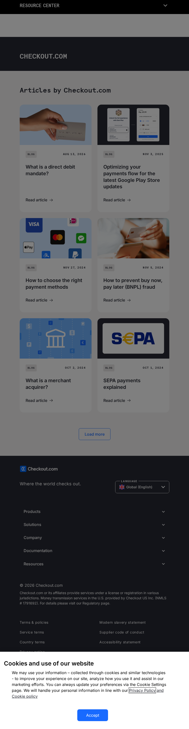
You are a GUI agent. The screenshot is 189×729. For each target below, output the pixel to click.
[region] (94, 690)
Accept (92, 715)
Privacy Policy (142, 690)
